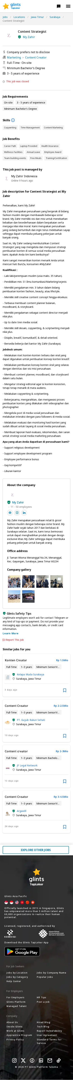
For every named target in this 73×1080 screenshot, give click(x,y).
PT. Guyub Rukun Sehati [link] (31, 720)
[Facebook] (32, 1060)
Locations (19, 17)
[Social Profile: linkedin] (24, 512)
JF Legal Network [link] (27, 765)
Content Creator (36, 57)
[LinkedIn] (40, 1060)
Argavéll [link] (21, 811)
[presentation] (12, 6)
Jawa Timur (37, 17)
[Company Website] (10, 512)
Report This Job (15, 639)
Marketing (14, 57)
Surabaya (55, 17)
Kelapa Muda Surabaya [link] (30, 674)
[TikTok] (58, 1060)
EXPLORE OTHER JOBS (36, 850)
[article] (36, 675)
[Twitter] (23, 1060)
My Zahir (29, 37)
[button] (59, 6)
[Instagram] (14, 1060)
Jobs (5, 17)
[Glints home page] (12, 6)
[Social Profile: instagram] (17, 512)
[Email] (49, 1060)
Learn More (11, 633)
